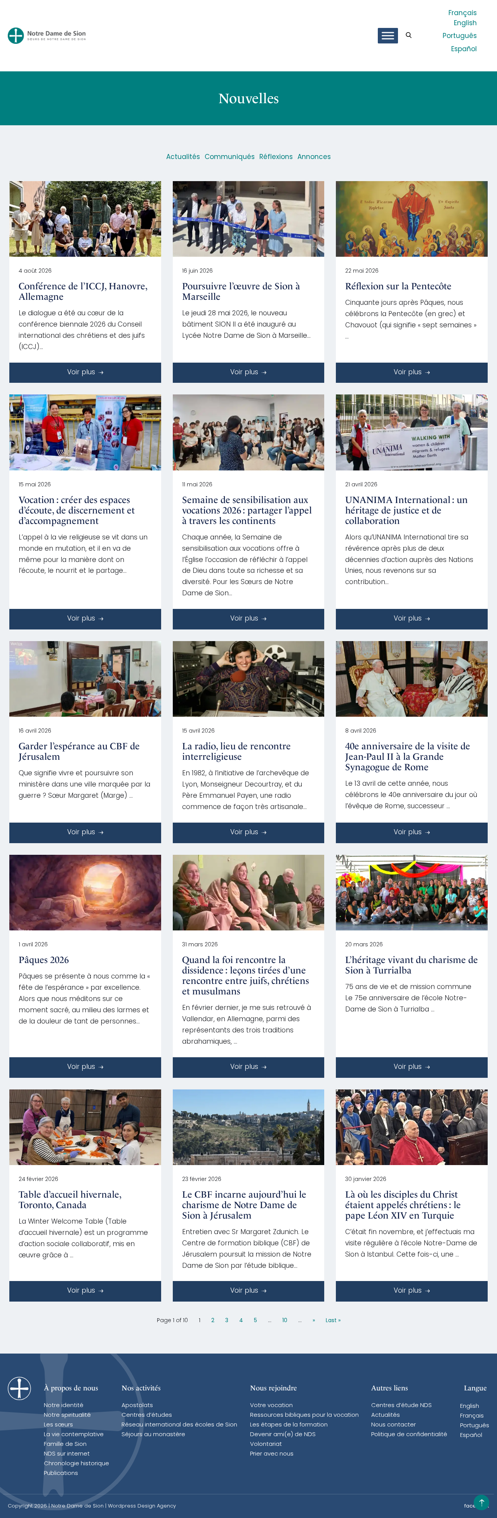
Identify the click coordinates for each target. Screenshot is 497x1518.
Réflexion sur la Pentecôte (398, 286)
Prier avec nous (272, 1454)
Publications (61, 1474)
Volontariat (266, 1444)
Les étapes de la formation (289, 1425)
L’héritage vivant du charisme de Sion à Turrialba (411, 965)
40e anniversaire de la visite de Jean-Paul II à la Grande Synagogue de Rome (407, 757)
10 (284, 1321)
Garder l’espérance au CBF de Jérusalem (79, 751)
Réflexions (276, 157)
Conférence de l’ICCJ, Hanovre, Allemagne (83, 291)
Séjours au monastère (153, 1435)
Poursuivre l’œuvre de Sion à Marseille (241, 291)
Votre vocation (271, 1406)
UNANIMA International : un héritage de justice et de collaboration (406, 510)
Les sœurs (58, 1425)
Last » (333, 1321)
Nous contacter (393, 1425)
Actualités (183, 157)
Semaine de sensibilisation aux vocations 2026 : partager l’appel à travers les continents (247, 510)
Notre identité (63, 1406)
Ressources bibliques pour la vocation (304, 1415)
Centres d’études (147, 1415)
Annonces (314, 157)
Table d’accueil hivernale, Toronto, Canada (70, 1199)
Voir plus (82, 372)
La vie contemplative (74, 1435)
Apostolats (137, 1406)
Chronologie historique (76, 1464)
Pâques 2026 (44, 959)
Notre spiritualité (67, 1415)
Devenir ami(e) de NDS (283, 1435)
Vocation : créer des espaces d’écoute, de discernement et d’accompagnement (77, 510)
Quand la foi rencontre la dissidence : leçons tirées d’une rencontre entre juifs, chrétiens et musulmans (245, 975)
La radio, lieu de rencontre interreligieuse (236, 751)
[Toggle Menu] (388, 35)
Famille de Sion (65, 1444)
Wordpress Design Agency (142, 1506)
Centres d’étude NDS (401, 1406)
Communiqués (230, 157)
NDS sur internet (67, 1454)
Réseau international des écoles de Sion (179, 1425)
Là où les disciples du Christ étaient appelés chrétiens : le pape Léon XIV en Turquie (403, 1205)
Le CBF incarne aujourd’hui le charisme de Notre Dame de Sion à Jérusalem (244, 1205)
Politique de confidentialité (409, 1435)
